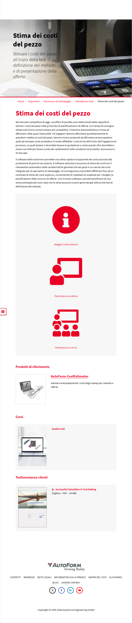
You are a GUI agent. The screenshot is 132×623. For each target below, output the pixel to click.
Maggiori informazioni (66, 244)
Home (21, 101)
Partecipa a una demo (66, 296)
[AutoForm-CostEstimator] (31, 389)
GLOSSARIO (115, 577)
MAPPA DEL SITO (98, 577)
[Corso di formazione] (32, 446)
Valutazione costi (84, 101)
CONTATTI (15, 577)
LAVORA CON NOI (70, 582)
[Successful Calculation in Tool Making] (32, 507)
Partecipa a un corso (66, 347)
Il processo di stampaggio (57, 101)
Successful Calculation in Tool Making (76, 489)
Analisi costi (58, 428)
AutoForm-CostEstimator (69, 376)
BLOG (55, 582)
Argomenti (34, 101)
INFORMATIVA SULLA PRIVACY (70, 577)
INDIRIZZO (29, 577)
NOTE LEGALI (44, 577)
